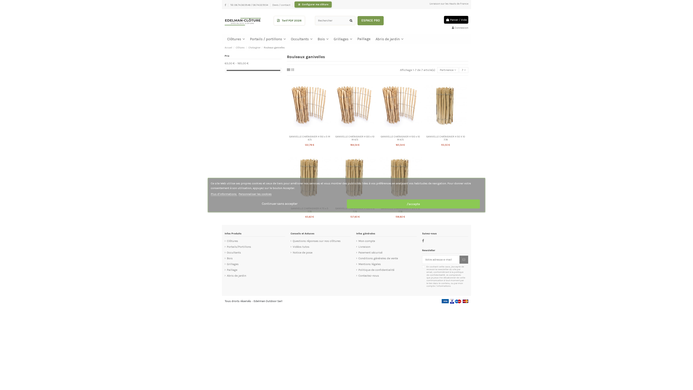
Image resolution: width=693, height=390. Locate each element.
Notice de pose (302, 252)
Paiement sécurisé (370, 252)
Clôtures (232, 241)
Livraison (364, 246)
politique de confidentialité (444, 273)
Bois (230, 258)
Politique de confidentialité (376, 270)
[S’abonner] (463, 259)
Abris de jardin (236, 275)
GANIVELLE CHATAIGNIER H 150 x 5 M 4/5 (309, 138)
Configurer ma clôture (315, 4)
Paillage (232, 270)
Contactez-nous (368, 275)
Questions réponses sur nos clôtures (317, 241)
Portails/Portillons (239, 246)
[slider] (226, 70)
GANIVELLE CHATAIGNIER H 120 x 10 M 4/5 (354, 138)
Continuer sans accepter (279, 203)
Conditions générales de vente (378, 258)
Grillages (233, 264)
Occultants (234, 252)
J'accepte (413, 204)
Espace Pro (370, 20)
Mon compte (366, 241)
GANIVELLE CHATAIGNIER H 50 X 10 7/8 (445, 138)
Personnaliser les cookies (255, 194)
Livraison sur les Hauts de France (449, 3)
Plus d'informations (224, 194)
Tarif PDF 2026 (292, 20)
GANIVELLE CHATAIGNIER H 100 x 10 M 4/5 (400, 138)
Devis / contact (281, 4)
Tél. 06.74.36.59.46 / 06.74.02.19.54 (249, 4)
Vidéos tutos (301, 246)
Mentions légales (369, 264)
